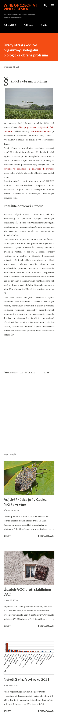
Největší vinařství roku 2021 (27, 679)
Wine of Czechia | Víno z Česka (20, 7)
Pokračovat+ (46, 536)
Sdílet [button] (47, 372)
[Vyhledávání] (45, 5)
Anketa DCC (10, 25)
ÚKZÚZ (31, 372)
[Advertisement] (29, 414)
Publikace (28, 25)
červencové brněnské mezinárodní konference (29, 168)
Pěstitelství (19, 372)
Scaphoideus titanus (40, 131)
